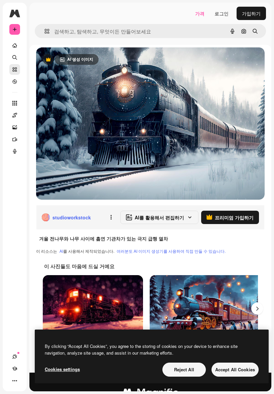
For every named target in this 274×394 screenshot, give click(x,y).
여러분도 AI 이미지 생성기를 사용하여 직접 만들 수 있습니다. (171, 251)
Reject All (184, 369)
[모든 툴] (14, 103)
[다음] (257, 308)
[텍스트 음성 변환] (14, 151)
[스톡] (14, 69)
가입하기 (251, 13)
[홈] (14, 45)
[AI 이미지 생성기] (14, 127)
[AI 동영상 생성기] (14, 139)
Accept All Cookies (235, 369)
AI (61, 251)
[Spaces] (14, 115)
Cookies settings (62, 369)
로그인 (222, 13)
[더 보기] (14, 380)
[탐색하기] (14, 81)
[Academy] (14, 368)
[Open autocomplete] (44, 31)
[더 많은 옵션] (111, 217)
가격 (199, 13)
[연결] (14, 356)
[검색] (14, 57)
